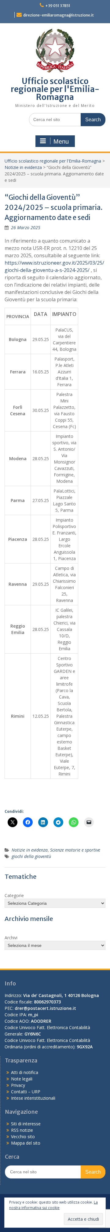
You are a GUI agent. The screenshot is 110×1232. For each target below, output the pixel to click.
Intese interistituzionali (33, 1098)
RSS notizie (22, 1130)
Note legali (21, 1079)
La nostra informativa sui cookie (53, 1205)
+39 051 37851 (57, 5)
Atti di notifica (24, 1072)
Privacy (18, 1085)
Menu (61, 141)
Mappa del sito (25, 1143)
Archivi (11, 938)
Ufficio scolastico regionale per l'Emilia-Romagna (55, 89)
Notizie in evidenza (23, 167)
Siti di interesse (26, 1124)
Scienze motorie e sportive (75, 850)
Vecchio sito (23, 1136)
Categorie (14, 895)
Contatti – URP (25, 1091)
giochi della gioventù (31, 856)
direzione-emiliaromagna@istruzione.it (58, 15)
